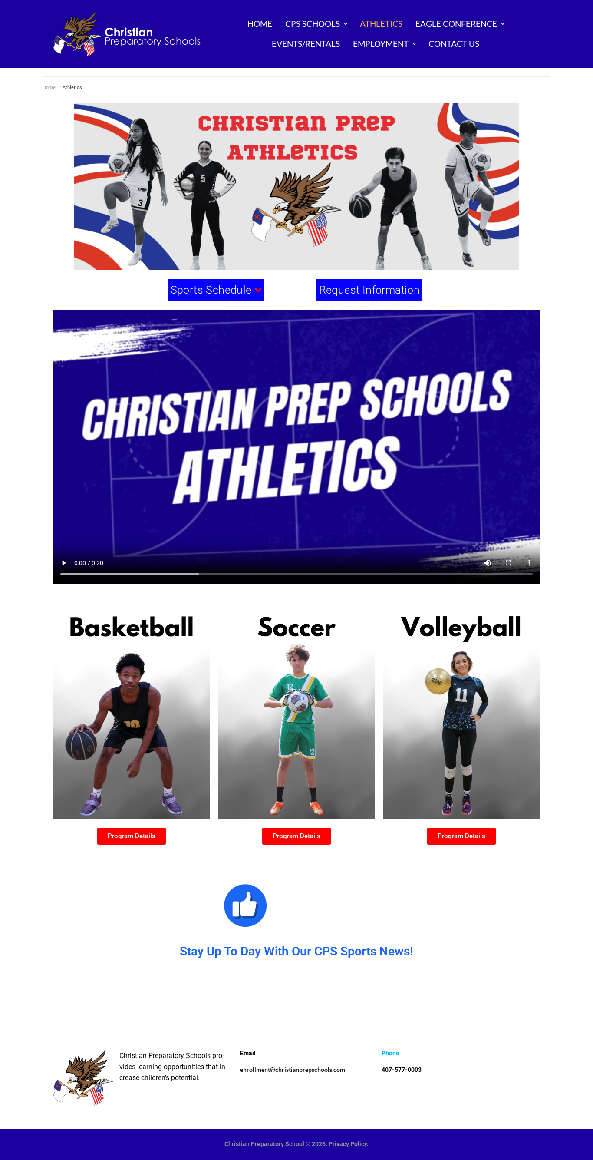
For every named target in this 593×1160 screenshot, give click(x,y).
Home (49, 87)
